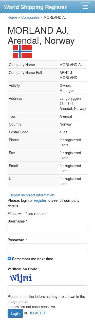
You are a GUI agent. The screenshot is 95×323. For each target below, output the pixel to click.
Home (12, 17)
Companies (30, 17)
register (40, 200)
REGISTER (37, 312)
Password (17, 239)
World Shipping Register (35, 7)
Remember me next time (32, 258)
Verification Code (24, 268)
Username (17, 221)
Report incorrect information (31, 194)
